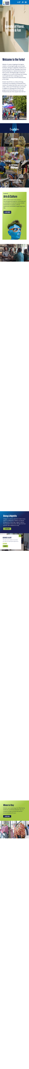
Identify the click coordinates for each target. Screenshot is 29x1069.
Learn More (7, 212)
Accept (5, 546)
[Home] (6, 3)
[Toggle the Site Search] (22, 2)
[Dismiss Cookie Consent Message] (20, 535)
